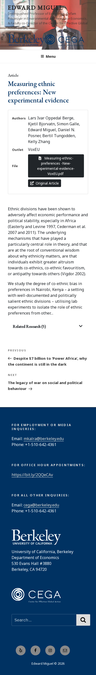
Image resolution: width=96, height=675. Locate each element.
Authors (19, 118)
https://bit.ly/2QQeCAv (32, 474)
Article (13, 75)
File (15, 166)
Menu (51, 56)
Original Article (47, 183)
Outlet (17, 149)
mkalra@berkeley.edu (44, 438)
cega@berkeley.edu (41, 505)
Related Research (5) (29, 326)
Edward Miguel (35, 7)
